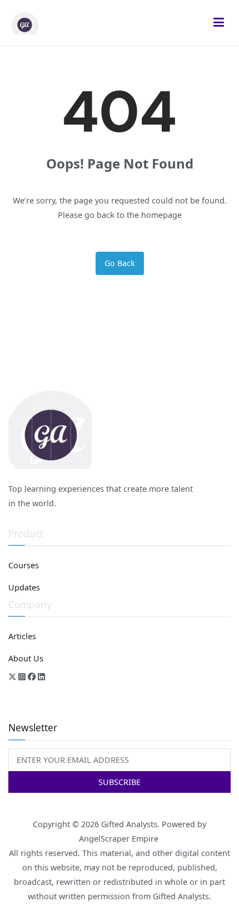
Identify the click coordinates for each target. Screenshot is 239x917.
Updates (24, 587)
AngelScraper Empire (120, 838)
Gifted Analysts (129, 824)
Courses (23, 565)
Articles (22, 636)
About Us (25, 658)
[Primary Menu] (219, 23)
